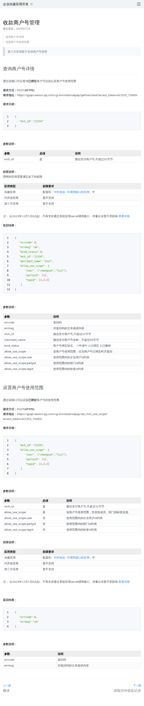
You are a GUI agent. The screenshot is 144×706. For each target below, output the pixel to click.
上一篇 (7, 685)
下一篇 (137, 685)
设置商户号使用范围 (17, 42)
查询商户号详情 (15, 37)
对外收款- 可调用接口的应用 (71, 192)
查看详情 (124, 216)
